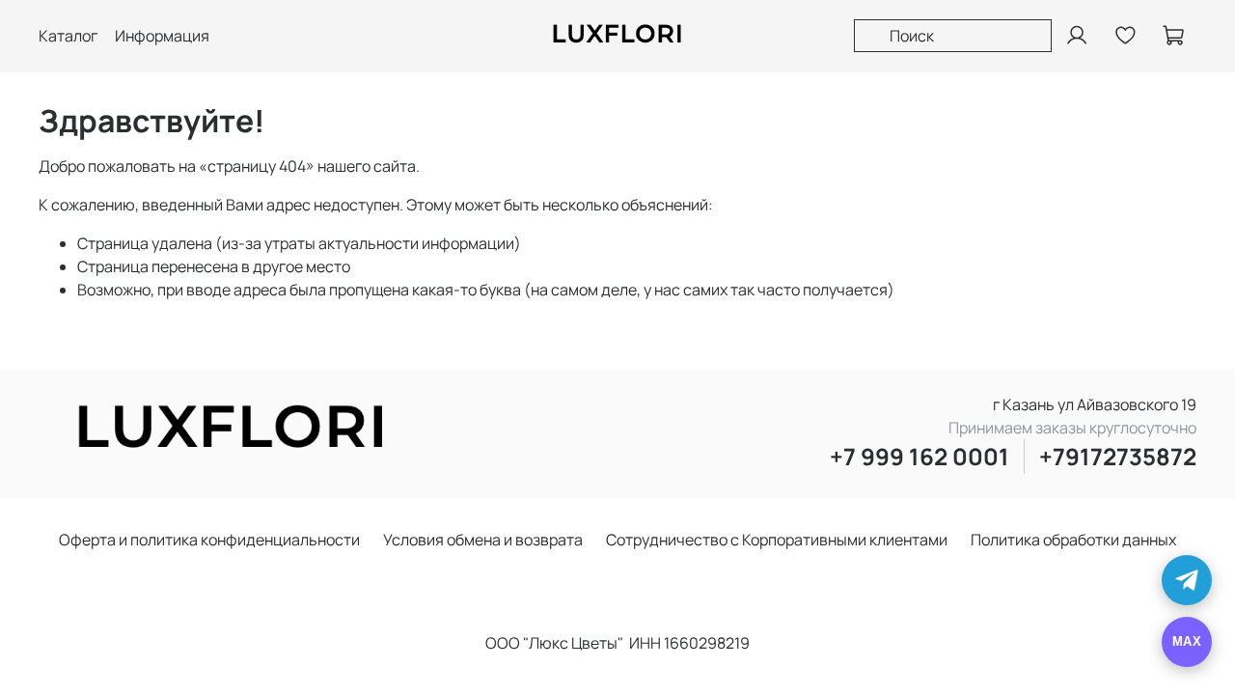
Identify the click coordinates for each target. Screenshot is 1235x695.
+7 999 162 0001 (919, 456)
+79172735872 (1117, 456)
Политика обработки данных (1073, 539)
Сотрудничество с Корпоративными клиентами (776, 539)
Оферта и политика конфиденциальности (209, 539)
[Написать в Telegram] (1187, 580)
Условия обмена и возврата (483, 539)
